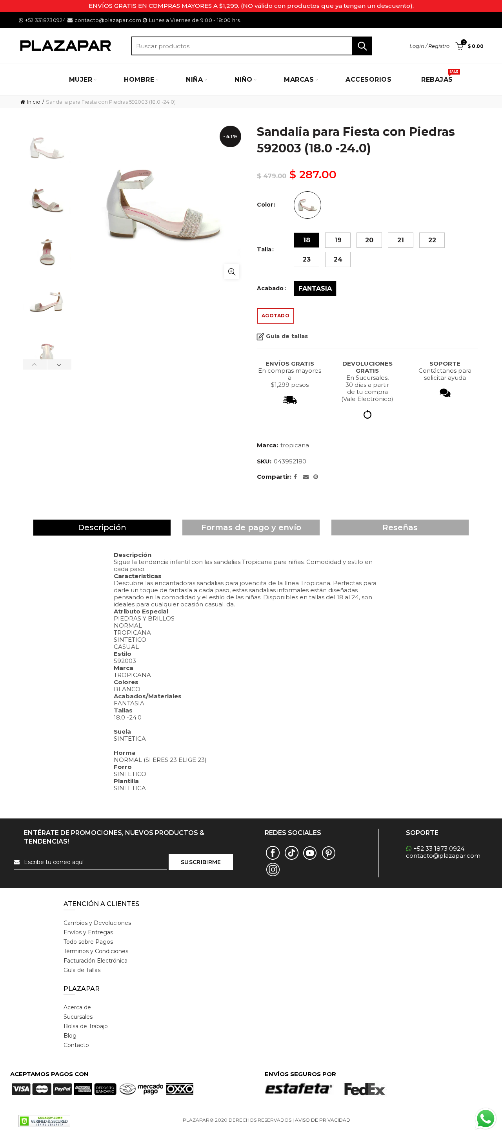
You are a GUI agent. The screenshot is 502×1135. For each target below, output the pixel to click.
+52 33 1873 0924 (438, 848)
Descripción (102, 527)
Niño (243, 79)
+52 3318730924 (45, 20)
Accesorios (368, 79)
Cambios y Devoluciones (97, 922)
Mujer (81, 79)
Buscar (362, 46)
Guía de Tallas (82, 970)
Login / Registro (429, 46)
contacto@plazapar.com (107, 20)
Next (59, 364)
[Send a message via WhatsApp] (485, 1118)
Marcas (299, 79)
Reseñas (400, 527)
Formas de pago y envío (251, 527)
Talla (264, 249)
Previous (35, 364)
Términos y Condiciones (96, 951)
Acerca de (77, 1007)
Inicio (33, 102)
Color (265, 204)
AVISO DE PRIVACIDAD (322, 1120)
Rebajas (439, 76)
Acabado (270, 288)
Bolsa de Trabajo (86, 1026)
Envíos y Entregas (88, 932)
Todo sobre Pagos (88, 941)
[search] (251, 46)
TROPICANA (294, 445)
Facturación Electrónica (95, 960)
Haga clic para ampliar (231, 271)
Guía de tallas (287, 336)
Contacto (76, 1045)
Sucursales (78, 1016)
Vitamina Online (370, 1120)
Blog (70, 1035)
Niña (194, 79)
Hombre (139, 79)
